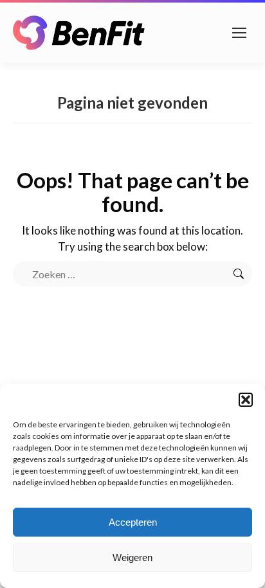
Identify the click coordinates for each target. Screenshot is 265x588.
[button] (245, 399)
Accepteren (133, 522)
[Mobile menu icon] (239, 33)
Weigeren (132, 557)
